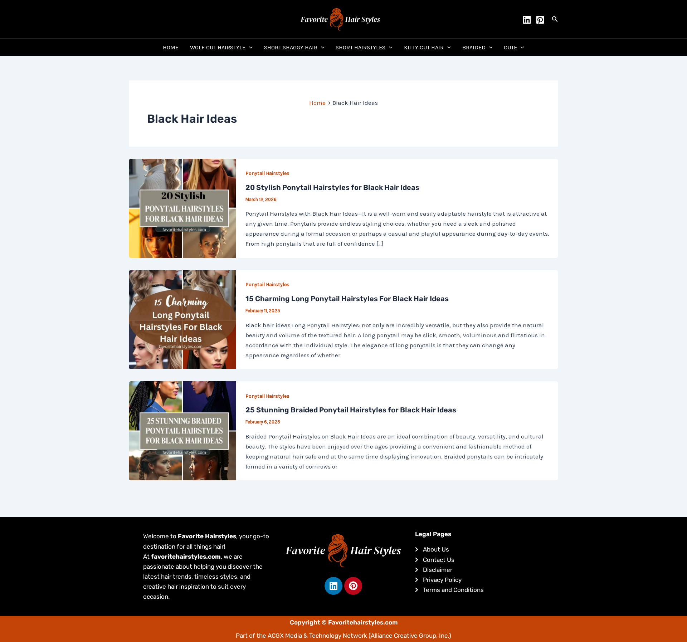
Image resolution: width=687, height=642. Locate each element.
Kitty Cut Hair (424, 47)
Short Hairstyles (360, 47)
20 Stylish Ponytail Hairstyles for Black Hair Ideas (332, 187)
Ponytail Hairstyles (267, 173)
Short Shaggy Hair (290, 47)
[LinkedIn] (526, 19)
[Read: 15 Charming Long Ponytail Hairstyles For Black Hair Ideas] (182, 319)
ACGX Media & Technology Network (317, 635)
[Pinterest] (540, 19)
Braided (474, 47)
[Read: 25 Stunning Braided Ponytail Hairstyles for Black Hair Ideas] (182, 430)
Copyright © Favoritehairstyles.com (344, 622)
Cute (510, 47)
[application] (249, 47)
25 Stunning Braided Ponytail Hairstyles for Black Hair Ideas (350, 410)
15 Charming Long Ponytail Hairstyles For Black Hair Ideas (347, 298)
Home (171, 47)
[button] (555, 19)
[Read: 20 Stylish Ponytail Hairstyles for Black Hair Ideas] (182, 207)
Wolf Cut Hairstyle (217, 47)
